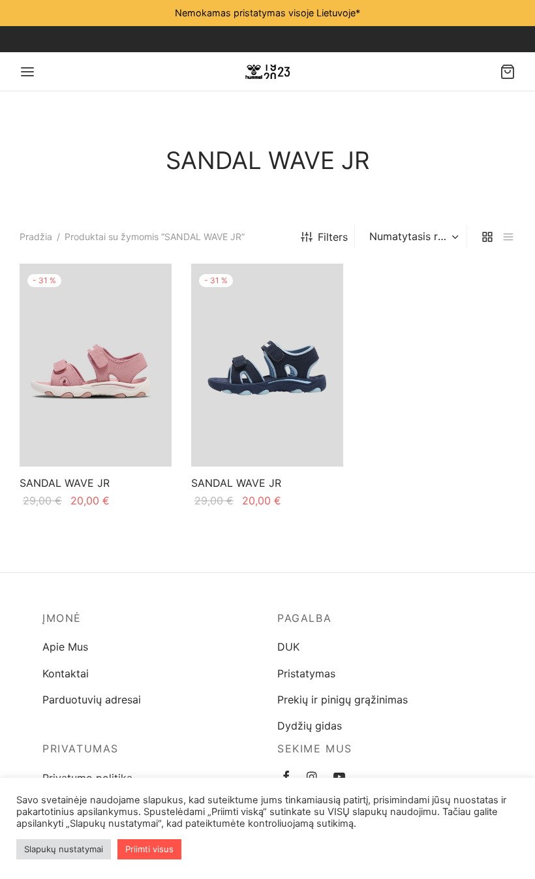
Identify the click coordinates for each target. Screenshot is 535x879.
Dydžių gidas (309, 725)
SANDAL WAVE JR (65, 482)
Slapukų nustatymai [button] (63, 849)
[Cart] (507, 72)
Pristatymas (306, 673)
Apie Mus (65, 646)
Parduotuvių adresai (91, 699)
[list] (508, 236)
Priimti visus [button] (149, 849)
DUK (288, 646)
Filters (333, 236)
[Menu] (27, 72)
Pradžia (36, 236)
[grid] (487, 236)
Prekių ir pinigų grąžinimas (342, 699)
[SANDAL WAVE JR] (96, 365)
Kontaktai (65, 673)
